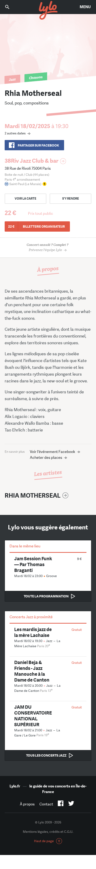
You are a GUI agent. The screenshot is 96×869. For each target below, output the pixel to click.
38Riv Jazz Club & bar (31, 160)
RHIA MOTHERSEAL (33, 495)
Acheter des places (46, 457)
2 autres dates (15, 133)
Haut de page (44, 841)
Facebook (61, 804)
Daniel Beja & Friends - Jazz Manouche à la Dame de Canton (31, 671)
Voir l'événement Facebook (52, 451)
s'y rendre (70, 199)
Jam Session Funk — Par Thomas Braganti (33, 564)
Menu (85, 6)
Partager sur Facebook (38, 145)
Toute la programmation (46, 596)
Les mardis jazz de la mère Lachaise (33, 632)
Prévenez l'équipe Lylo (47, 247)
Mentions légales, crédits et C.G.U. (48, 832)
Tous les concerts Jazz (46, 755)
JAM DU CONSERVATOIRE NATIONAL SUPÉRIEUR (33, 716)
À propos (27, 804)
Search (10, 7)
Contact (46, 804)
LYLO (48, 10)
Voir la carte (25, 199)
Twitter (71, 804)
